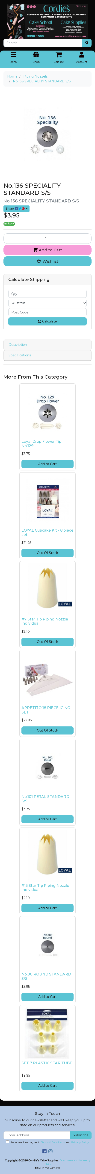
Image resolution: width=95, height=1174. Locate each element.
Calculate (49, 321)
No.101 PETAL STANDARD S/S (45, 799)
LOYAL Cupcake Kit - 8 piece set (47, 532)
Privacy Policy (80, 1142)
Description (18, 345)
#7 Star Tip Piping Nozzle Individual (44, 621)
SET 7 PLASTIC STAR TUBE (46, 1063)
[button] (47, 261)
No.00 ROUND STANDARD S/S (46, 976)
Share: (10, 208)
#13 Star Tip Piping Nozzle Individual (45, 887)
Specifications (20, 355)
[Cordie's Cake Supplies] (47, 21)
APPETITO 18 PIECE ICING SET (45, 710)
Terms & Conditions (53, 1142)
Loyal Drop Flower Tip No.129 (41, 443)
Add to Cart (50, 249)
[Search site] (87, 43)
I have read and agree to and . (49, 1142)
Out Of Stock (47, 553)
